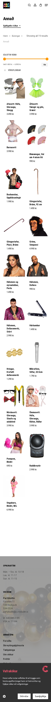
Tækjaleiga (9, 650)
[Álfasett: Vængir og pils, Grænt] (37, 88)
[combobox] (12, 25)
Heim (5, 36)
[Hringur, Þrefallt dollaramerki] (14, 352)
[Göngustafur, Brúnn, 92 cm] (37, 181)
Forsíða (7, 641)
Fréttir (6, 659)
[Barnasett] (14, 131)
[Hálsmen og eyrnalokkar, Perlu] (14, 265)
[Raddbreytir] (37, 446)
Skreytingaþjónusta (13, 645)
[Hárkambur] (37, 309)
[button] (46, 5)
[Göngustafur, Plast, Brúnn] (14, 225)
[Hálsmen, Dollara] (37, 265)
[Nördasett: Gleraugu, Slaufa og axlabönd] (14, 396)
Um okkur (8, 654)
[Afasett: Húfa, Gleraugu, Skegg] (14, 88)
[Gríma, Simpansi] (37, 225)
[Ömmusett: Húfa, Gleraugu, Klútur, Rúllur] (37, 396)
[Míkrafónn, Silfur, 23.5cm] (37, 352)
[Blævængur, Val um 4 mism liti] (37, 134)
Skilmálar (24, 696)
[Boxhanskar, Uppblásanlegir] (14, 178)
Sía (44, 65)
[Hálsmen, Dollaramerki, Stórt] (14, 309)
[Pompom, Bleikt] (14, 442)
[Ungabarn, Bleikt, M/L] (14, 486)
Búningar (16, 36)
